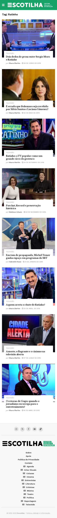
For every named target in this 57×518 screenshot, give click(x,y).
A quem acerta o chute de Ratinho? (25, 304)
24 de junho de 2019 (32, 63)
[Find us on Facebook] (28, 429)
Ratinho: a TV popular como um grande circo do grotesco (24, 157)
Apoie (28, 456)
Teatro (30, 494)
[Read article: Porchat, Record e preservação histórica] (28, 187)
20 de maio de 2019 (31, 113)
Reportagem (30, 501)
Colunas (30, 473)
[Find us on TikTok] (41, 429)
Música (30, 491)
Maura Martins (14, 63)
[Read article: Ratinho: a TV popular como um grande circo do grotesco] (28, 138)
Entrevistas (30, 480)
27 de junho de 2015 (32, 358)
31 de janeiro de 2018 (33, 262)
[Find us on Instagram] (16, 429)
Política (30, 498)
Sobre (28, 453)
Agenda (30, 466)
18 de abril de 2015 (31, 410)
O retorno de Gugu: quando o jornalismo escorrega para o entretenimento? (22, 404)
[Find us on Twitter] (22, 429)
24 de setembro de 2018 (33, 162)
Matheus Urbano (15, 212)
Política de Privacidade (28, 459)
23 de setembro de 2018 (35, 212)
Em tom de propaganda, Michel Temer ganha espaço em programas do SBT (28, 256)
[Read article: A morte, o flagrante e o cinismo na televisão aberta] (28, 333)
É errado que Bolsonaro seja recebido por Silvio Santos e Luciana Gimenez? (27, 108)
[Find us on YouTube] (34, 429)
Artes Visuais (30, 470)
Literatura (30, 484)
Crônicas (30, 487)
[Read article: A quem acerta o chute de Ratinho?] (28, 286)
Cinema (30, 477)
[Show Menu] (3, 5)
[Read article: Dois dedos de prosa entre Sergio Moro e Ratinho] (28, 38)
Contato (28, 463)
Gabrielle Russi (15, 262)
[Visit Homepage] (30, 5)
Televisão (10, 53)
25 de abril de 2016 (31, 308)
